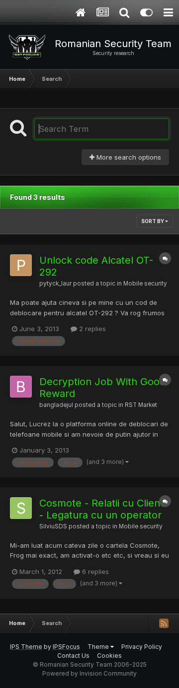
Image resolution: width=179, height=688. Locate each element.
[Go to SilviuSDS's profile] (21, 508)
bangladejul (56, 404)
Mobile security (145, 283)
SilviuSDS (53, 526)
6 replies (94, 571)
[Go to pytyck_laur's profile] (21, 265)
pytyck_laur (55, 283)
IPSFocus (66, 646)
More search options (127, 157)
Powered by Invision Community (89, 673)
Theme (99, 646)
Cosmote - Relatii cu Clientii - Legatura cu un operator (103, 509)
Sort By (153, 221)
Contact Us (73, 655)
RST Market (141, 404)
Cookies (109, 655)
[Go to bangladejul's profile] (21, 387)
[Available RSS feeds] (163, 623)
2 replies (91, 329)
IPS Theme (26, 646)
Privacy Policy (141, 646)
